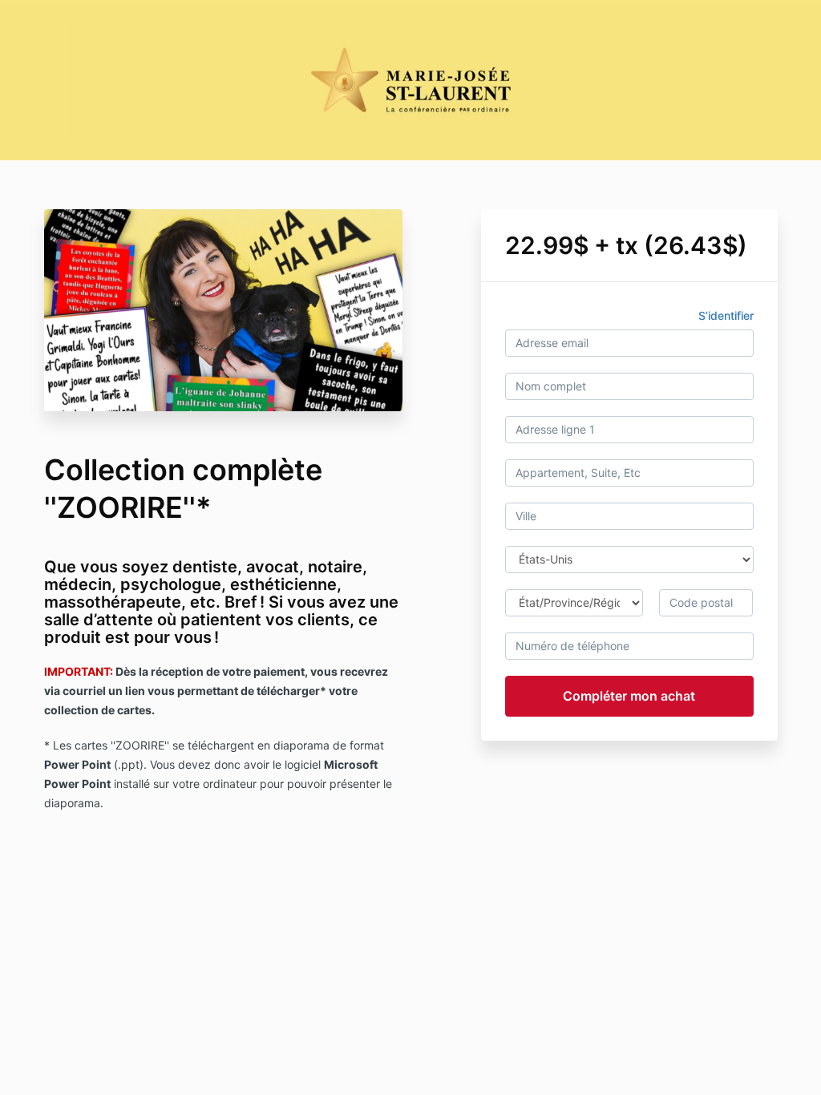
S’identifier (726, 315)
